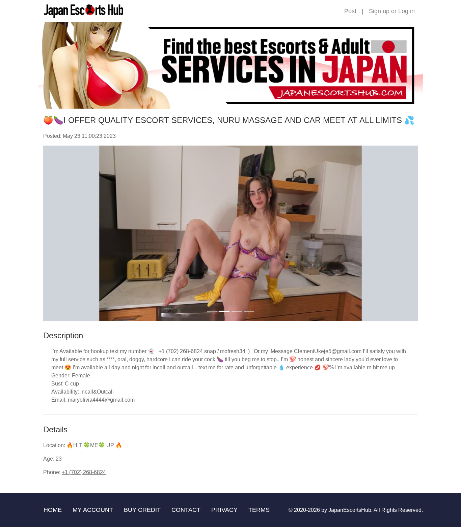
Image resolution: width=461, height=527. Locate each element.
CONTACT (185, 509)
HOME (53, 509)
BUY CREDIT (142, 509)
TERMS (259, 509)
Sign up (379, 11)
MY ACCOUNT (93, 509)
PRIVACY (224, 509)
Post (350, 11)
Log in (406, 11)
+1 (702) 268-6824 (84, 472)
